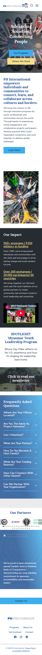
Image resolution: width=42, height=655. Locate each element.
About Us (27, 627)
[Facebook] (15, 636)
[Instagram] (20, 636)
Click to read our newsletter (21, 378)
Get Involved (15, 632)
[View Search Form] (31, 5)
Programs (14, 627)
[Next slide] (40, 522)
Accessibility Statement (21, 651)
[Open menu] (37, 5)
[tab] (3, 526)
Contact (29, 632)
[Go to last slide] (2, 522)
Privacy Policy (30, 648)
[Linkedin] (26, 636)
